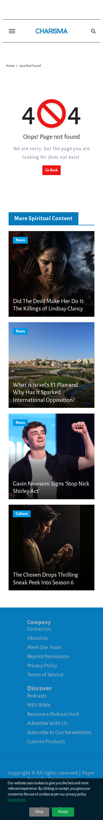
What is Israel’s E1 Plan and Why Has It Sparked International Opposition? (45, 392)
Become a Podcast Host (53, 714)
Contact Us (39, 629)
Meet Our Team (44, 647)
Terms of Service (45, 674)
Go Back (51, 170)
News (20, 240)
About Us (37, 638)
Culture (22, 514)
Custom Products (46, 741)
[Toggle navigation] (12, 31)
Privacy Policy (42, 665)
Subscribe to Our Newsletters (59, 732)
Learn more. (17, 800)
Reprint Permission (48, 656)
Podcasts (37, 696)
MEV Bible (39, 705)
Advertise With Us (47, 723)
